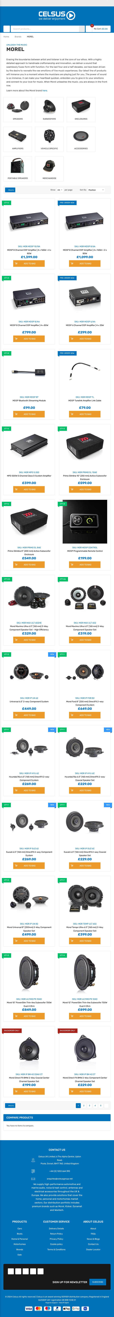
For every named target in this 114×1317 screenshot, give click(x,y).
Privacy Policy (56, 1239)
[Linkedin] (26, 1271)
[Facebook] (11, 1271)
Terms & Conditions (56, 1249)
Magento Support (51, 1303)
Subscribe (97, 1282)
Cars (20, 1228)
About (93, 1228)
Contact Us (93, 1244)
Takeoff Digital (64, 1303)
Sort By (83, 190)
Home (6, 36)
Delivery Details (56, 1228)
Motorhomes (20, 1244)
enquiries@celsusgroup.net (60, 1179)
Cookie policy (56, 1244)
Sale (20, 1254)
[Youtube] (33, 1271)
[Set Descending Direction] (107, 190)
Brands (18, 36)
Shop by (11, 190)
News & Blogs (93, 1239)
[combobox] (45, 29)
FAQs (93, 1234)
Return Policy (56, 1234)
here (44, 90)
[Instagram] (40, 1271)
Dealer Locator (93, 1249)
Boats (19, 1234)
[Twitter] (18, 1271)
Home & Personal (19, 1239)
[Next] (106, 1105)
